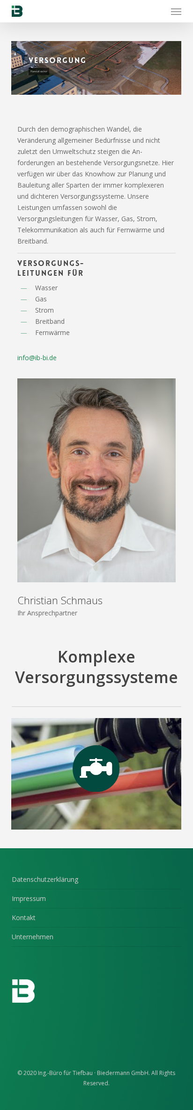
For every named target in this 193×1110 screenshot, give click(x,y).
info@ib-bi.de (37, 357)
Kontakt (24, 917)
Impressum (29, 898)
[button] (176, 11)
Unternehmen (32, 936)
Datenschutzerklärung (45, 879)
